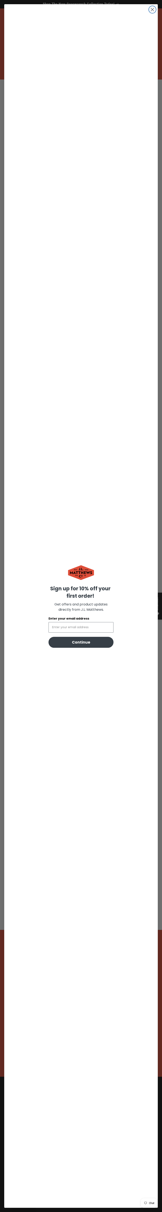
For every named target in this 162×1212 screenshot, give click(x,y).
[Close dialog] (152, 9)
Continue (81, 642)
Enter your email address (69, 618)
